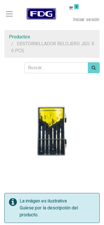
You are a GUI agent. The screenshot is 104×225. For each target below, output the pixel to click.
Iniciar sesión (86, 19)
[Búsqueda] (94, 67)
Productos (19, 36)
